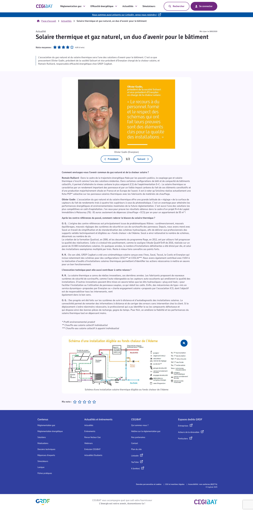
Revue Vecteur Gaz (92, 437)
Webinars (88, 443)
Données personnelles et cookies (148, 484)
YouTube (135, 462)
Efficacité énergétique (101, 6)
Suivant (141, 159)
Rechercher (178, 6)
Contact (134, 443)
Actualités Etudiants (93, 455)
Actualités (127, 6)
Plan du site (136, 449)
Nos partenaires (138, 437)
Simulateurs (148, 6)
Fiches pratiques (44, 473)
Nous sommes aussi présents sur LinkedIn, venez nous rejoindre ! (124, 14)
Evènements (89, 431)
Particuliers (183, 438)
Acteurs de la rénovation (188, 432)
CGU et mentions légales (174, 484)
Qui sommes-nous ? (139, 425)
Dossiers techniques (46, 449)
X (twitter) (135, 468)
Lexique (40, 467)
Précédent (113, 159)
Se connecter (206, 6)
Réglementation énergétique (50, 431)
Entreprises (183, 425)
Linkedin (135, 455)
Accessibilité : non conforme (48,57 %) (202, 484)
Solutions (41, 437)
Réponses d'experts (46, 455)
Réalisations (42, 443)
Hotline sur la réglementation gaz (145, 431)
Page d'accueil (48, 21)
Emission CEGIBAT (92, 449)
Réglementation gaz (70, 6)
